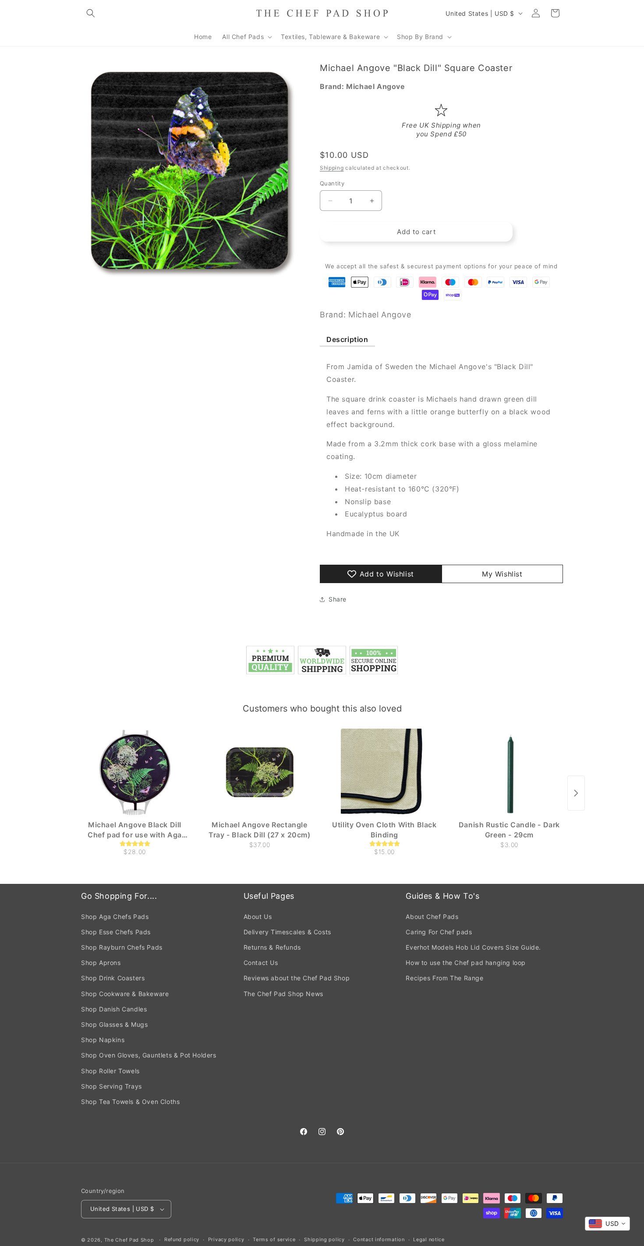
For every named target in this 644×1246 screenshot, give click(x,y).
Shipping (332, 167)
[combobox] (607, 1224)
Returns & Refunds (272, 947)
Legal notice (428, 1239)
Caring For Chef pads (439, 932)
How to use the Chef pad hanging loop (466, 962)
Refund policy (181, 1239)
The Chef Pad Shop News (283, 993)
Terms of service (274, 1239)
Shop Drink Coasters (113, 978)
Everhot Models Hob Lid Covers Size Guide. (473, 947)
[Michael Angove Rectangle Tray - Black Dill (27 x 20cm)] (259, 772)
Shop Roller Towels (110, 1071)
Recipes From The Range (444, 978)
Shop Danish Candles (114, 1009)
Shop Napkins (102, 1039)
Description (347, 339)
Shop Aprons (101, 962)
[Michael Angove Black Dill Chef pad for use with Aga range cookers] (134, 772)
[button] (90, 13)
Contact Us (261, 962)
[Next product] (576, 793)
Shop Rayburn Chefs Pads (122, 947)
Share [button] (338, 599)
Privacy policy (226, 1239)
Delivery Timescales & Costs (287, 932)
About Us (258, 916)
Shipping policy (324, 1239)
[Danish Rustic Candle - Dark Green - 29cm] (509, 772)
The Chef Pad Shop (129, 1240)
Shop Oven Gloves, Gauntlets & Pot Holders (148, 1055)
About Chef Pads (432, 916)
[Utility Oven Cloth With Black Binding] (384, 772)
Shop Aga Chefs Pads (115, 916)
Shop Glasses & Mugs (114, 1024)
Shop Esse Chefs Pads (116, 932)
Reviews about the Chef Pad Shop (297, 978)
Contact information (378, 1239)
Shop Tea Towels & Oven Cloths (130, 1101)
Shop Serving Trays (111, 1086)
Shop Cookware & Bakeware (125, 993)
